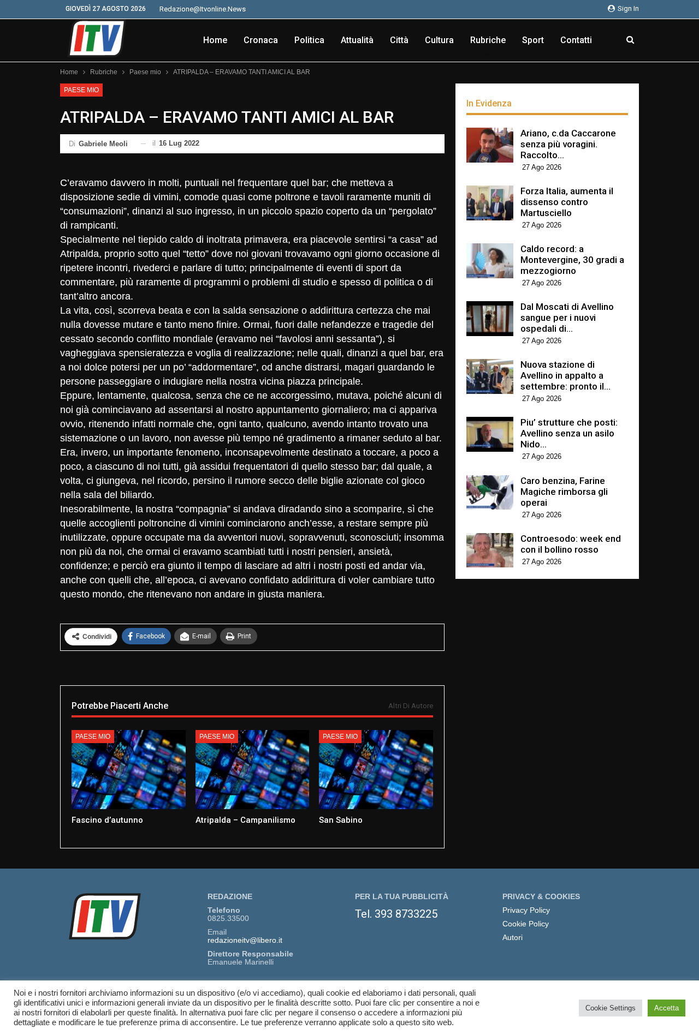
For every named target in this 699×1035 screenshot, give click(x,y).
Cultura (439, 40)
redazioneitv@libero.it (245, 940)
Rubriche (488, 40)
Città (399, 40)
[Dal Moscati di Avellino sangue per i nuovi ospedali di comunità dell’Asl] (489, 318)
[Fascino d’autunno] (129, 770)
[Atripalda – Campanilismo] (253, 770)
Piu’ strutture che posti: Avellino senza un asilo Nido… (569, 433)
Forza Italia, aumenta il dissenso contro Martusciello (566, 202)
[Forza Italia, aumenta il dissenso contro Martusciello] (489, 203)
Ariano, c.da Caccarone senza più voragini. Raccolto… (568, 144)
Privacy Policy (526, 910)
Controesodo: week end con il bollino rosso (570, 544)
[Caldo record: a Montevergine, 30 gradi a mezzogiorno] (489, 260)
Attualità (357, 40)
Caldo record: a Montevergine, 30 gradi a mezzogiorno (572, 259)
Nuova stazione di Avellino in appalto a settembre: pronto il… (565, 375)
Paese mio (81, 90)
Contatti (576, 40)
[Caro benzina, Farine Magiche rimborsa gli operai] (489, 492)
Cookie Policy (525, 924)
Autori (512, 938)
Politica (309, 40)
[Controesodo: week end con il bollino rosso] (489, 550)
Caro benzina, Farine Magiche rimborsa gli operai (564, 491)
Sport (533, 40)
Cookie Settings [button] (610, 1008)
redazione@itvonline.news (202, 9)
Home (215, 40)
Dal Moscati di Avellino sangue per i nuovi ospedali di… (567, 317)
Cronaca (261, 40)
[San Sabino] (376, 770)
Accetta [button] (666, 1008)
